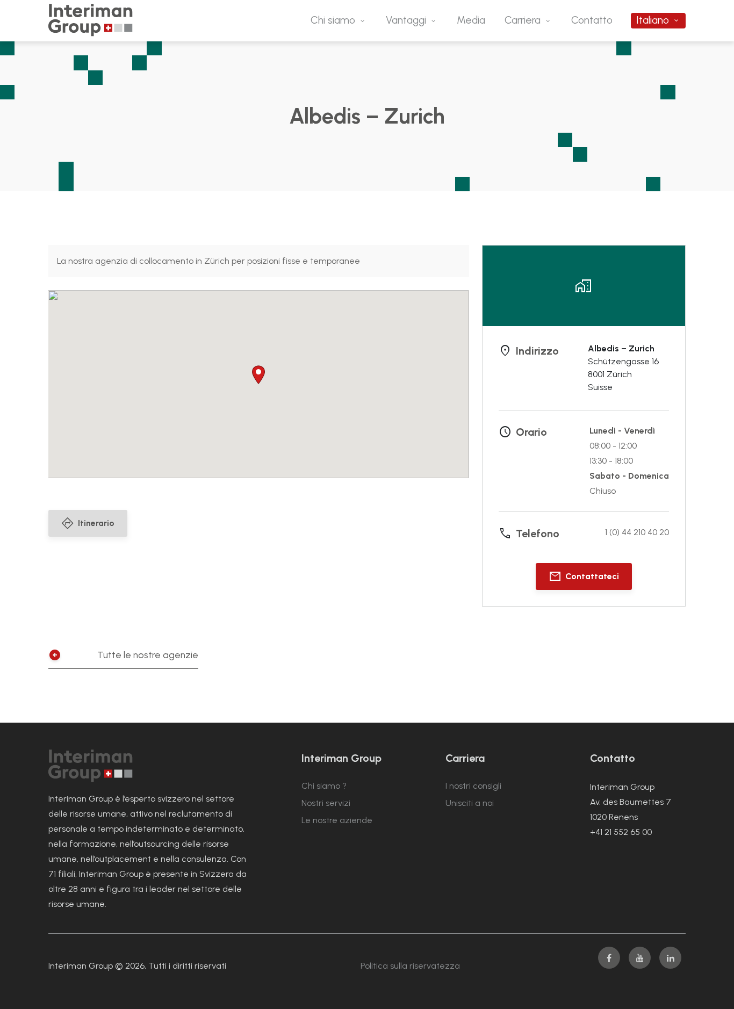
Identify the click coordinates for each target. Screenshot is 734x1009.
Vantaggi (406, 20)
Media (471, 20)
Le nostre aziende (336, 820)
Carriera (523, 20)
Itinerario (96, 523)
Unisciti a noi (469, 803)
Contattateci (592, 576)
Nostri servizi (325, 803)
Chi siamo (333, 20)
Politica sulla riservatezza (410, 966)
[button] (258, 374)
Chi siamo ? (324, 786)
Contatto (592, 20)
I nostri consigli (473, 786)
